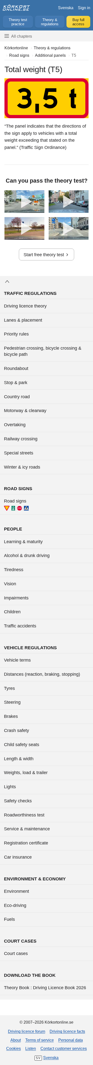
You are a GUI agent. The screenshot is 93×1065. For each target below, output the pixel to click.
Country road (17, 396)
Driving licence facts (67, 1031)
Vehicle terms (17, 660)
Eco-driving (15, 905)
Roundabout (16, 368)
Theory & (50, 22)
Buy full (78, 22)
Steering (12, 702)
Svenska (65, 7)
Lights (10, 786)
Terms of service (39, 1040)
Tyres (9, 688)
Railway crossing (20, 438)
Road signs (15, 501)
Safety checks (18, 800)
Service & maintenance (27, 828)
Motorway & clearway (25, 410)
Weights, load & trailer (26, 772)
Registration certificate (26, 843)
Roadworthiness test (24, 815)
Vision (10, 583)
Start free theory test (44, 254)
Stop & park (15, 382)
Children (12, 611)
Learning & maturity (23, 541)
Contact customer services (63, 1048)
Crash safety (16, 730)
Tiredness (13, 569)
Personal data (70, 1040)
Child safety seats (21, 744)
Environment (16, 891)
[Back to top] (46, 281)
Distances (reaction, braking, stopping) (42, 674)
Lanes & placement (23, 320)
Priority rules (16, 334)
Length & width (18, 758)
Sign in (84, 7)
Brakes (11, 716)
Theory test (18, 22)
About (15, 1040)
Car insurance (18, 857)
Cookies (13, 1048)
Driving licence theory (25, 306)
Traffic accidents (20, 625)
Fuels (9, 919)
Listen (30, 1048)
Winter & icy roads (22, 467)
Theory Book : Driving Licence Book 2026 (45, 987)
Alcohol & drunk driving (27, 555)
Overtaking (15, 424)
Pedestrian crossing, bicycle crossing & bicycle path (42, 351)
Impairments (16, 597)
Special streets (18, 452)
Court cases (16, 953)
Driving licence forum (26, 1031)
